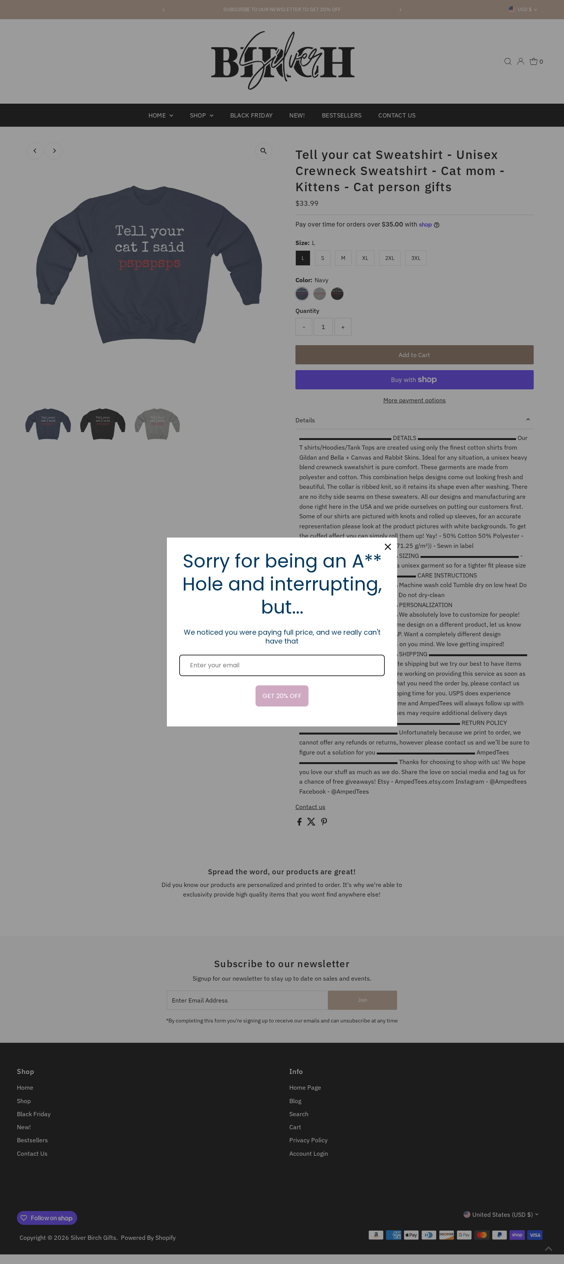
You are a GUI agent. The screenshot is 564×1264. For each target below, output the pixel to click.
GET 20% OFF (282, 696)
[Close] (388, 547)
